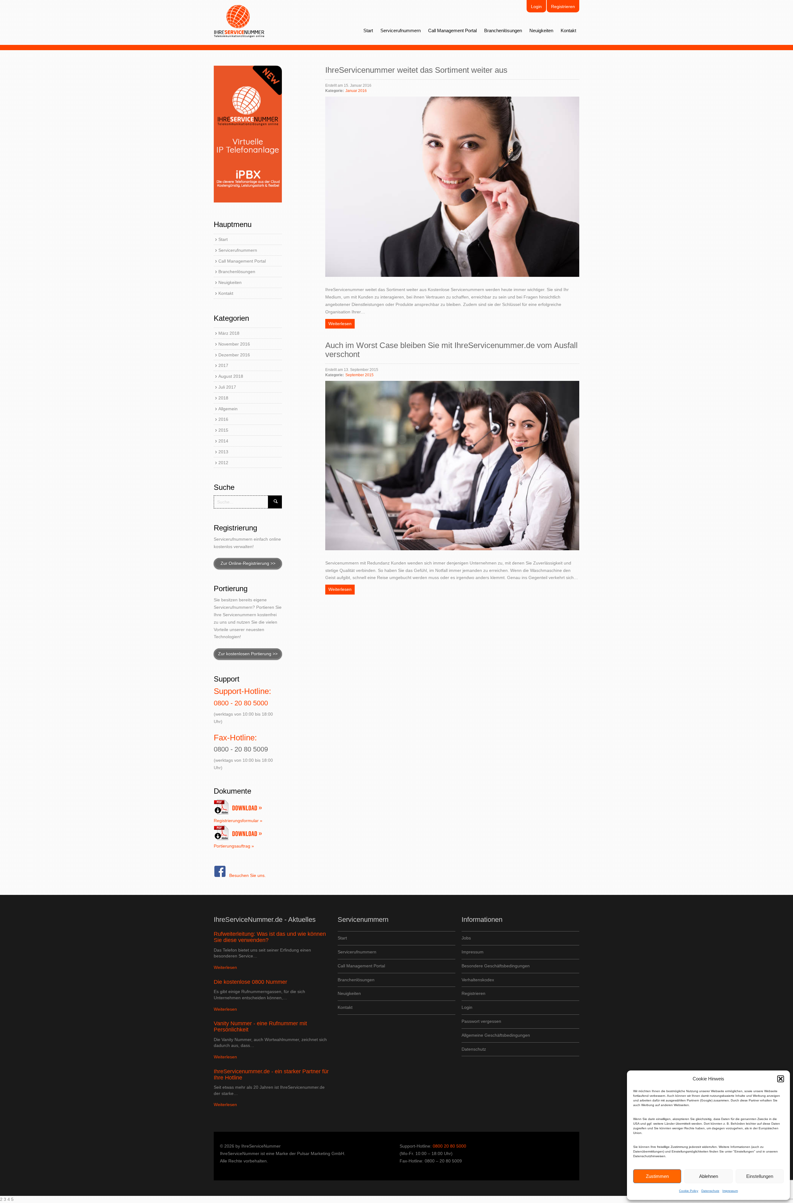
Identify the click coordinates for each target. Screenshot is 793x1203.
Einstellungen (759, 1176)
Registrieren (563, 6)
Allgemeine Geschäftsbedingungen (496, 1035)
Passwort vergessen (481, 1021)
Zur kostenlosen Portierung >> (248, 653)
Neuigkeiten (541, 30)
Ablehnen (708, 1176)
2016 (223, 419)
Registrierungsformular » (238, 820)
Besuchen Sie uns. (247, 875)
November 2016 (234, 344)
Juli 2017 (227, 387)
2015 (223, 430)
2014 (223, 440)
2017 (223, 365)
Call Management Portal (452, 30)
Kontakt (568, 30)
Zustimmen (657, 1176)
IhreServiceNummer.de (239, 21)
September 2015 (359, 375)
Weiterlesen (340, 323)
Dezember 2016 (234, 354)
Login (536, 6)
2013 (223, 451)
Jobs (466, 937)
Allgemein (228, 408)
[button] (781, 1079)
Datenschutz (710, 1190)
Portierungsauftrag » (234, 845)
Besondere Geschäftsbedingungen (496, 965)
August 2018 (230, 376)
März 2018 (228, 333)
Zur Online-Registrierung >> (248, 563)
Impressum (730, 1190)
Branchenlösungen (503, 30)
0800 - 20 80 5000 (241, 703)
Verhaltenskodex (478, 979)
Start (368, 30)
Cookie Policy (688, 1190)
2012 (223, 462)
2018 (223, 397)
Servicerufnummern (400, 30)
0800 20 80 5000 (449, 1146)
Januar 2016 (356, 91)
